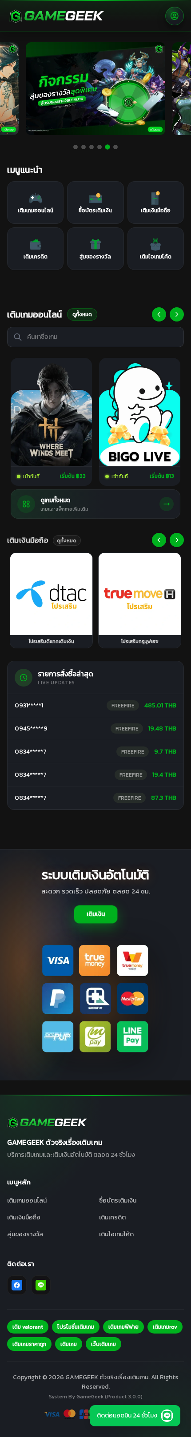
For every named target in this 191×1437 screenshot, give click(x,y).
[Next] (177, 314)
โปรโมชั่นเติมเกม (75, 1327)
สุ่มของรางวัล (25, 1234)
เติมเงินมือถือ (23, 1217)
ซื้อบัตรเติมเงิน (117, 1200)
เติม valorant (27, 1327)
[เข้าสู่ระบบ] (174, 16)
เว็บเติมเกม (103, 1344)
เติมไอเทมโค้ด (116, 1234)
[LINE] (41, 1285)
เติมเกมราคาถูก (29, 1344)
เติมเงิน (96, 914)
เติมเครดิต (112, 1217)
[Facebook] (17, 1285)
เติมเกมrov (165, 1327)
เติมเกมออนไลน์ (27, 1200)
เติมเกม (68, 1344)
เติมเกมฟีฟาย (123, 1327)
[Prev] (159, 314)
